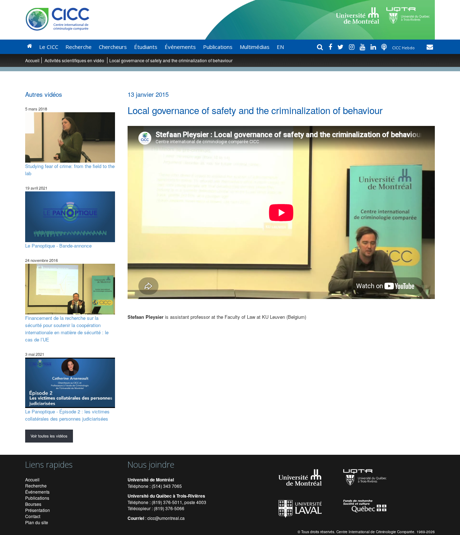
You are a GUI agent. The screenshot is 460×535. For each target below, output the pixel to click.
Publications (218, 46)
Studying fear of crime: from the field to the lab (70, 170)
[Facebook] (331, 46)
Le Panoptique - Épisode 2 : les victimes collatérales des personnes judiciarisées (67, 415)
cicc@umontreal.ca (166, 518)
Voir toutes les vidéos (49, 436)
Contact (32, 516)
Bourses (33, 504)
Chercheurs (113, 46)
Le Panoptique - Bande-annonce (58, 245)
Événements (180, 46)
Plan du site (36, 522)
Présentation (37, 510)
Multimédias (255, 46)
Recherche (78, 46)
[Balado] (384, 46)
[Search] (321, 46)
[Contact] (430, 46)
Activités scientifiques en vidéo (75, 60)
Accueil (32, 60)
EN (280, 46)
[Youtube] (363, 46)
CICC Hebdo (404, 47)
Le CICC (48, 46)
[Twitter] (341, 46)
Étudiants (145, 46)
